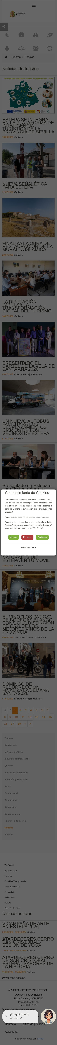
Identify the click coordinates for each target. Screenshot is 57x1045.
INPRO (33, 547)
